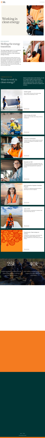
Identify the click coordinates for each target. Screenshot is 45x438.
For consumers (17, 399)
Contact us (2, 395)
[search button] (40, 2)
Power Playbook (10, 396)
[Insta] (19, 387)
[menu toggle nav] (43, 2)
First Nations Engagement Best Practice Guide (11, 403)
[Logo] (22, 382)
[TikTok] (26, 387)
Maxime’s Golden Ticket (32, 327)
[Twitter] (22, 387)
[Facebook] (18, 387)
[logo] (3, 2)
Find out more (26, 108)
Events (16, 397)
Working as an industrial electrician (35, 306)
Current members (4, 399)
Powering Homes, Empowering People (11, 399)
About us (2, 397)
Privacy (24, 433)
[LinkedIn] (21, 387)
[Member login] (42, 2)
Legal (21, 433)
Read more (28, 314)
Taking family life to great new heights (33, 321)
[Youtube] (24, 387)
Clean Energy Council (22, 435)
